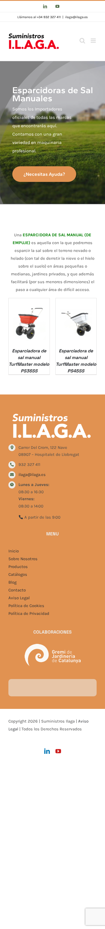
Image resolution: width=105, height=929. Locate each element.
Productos (18, 566)
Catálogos (17, 574)
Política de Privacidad (28, 613)
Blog (12, 582)
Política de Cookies (26, 605)
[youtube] (58, 751)
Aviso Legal (19, 597)
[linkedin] (47, 751)
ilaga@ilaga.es (76, 17)
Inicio (13, 550)
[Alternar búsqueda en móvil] (82, 41)
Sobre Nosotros (23, 558)
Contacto (17, 590)
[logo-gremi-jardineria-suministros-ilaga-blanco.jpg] (53, 645)
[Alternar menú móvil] (94, 41)
